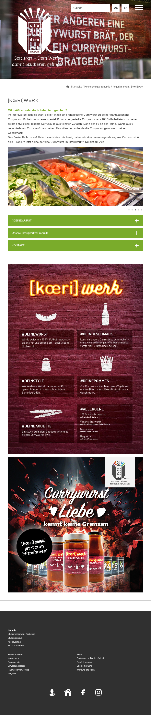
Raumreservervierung (18, 670)
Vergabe (12, 673)
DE (116, 7)
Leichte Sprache (84, 666)
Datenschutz (14, 662)
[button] (139, 8)
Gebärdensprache (85, 662)
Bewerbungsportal (16, 666)
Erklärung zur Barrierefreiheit (90, 658)
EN (125, 7)
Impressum (13, 658)
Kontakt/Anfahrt (15, 654)
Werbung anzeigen (86, 670)
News (79, 654)
